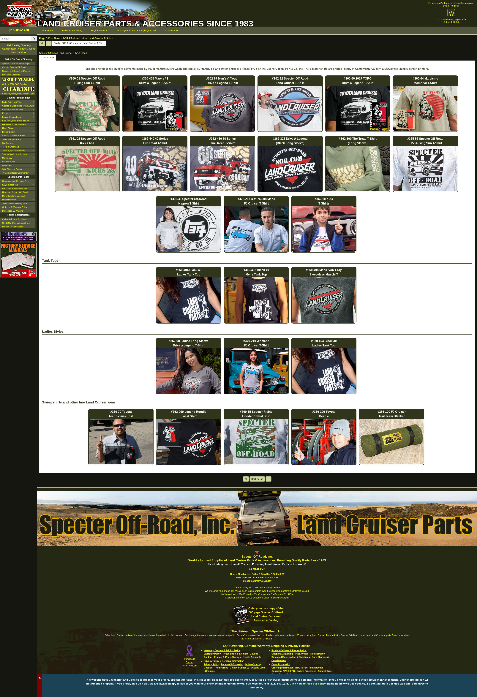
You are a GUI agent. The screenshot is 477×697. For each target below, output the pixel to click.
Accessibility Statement (235, 653)
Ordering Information (282, 667)
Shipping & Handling (282, 653)
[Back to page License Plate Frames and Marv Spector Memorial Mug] (42, 43)
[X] (257, 693)
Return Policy (317, 653)
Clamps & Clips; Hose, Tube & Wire (18, 106)
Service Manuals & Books (14, 135)
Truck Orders (302, 653)
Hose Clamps (8, 128)
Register (455, 5)
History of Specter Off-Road (15, 192)
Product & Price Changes (227, 657)
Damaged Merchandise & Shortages (290, 657)
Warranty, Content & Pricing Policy (222, 650)
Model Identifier (9, 200)
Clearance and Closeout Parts (15, 181)
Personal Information (232, 664)
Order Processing (280, 664)
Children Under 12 (239, 667)
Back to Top (257, 479)
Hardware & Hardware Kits (14, 124)
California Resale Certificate (14, 219)
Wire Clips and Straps (12, 169)
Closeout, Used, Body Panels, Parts (18, 94)
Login (446, 5)
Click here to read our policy (308, 683)
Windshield (7, 165)
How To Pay (301, 667)
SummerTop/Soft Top (11, 139)
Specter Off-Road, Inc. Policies (16, 71)
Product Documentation (12, 227)
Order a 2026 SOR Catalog (14, 84)
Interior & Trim (8, 132)
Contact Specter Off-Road (14, 67)
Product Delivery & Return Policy (289, 650)
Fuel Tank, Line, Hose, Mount (15, 121)
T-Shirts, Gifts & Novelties (14, 150)
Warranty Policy (212, 653)
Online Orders (252, 664)
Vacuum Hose (8, 162)
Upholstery (7, 158)
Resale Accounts (252, 657)
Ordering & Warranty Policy (14, 207)
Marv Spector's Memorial (13, 196)
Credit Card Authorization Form (16, 223)
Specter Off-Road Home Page (15, 63)
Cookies (208, 667)
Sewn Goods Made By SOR (15, 203)
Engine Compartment (11, 117)
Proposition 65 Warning (12, 211)
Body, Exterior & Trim (11, 102)
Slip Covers (7, 143)
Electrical (6, 113)
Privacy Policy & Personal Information (224, 661)
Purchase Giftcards (11, 75)
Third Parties (221, 667)
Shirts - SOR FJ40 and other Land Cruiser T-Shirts (79, 43)
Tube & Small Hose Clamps (14, 154)
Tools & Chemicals (10, 147)
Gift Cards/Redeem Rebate (14, 188)
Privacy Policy (211, 664)
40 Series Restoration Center (15, 173)
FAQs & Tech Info (10, 185)
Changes (210, 671)
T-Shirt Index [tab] (47, 57)
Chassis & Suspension (12, 109)
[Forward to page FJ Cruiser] (49, 43)
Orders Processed (306, 671)
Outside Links (258, 667)
